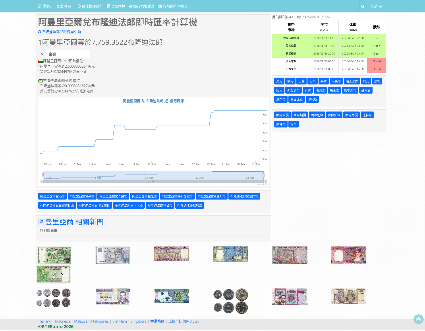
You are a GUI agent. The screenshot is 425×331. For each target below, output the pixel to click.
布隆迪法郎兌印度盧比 (94, 205)
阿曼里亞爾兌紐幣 (144, 196)
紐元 (279, 90)
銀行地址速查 (143, 6)
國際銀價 (351, 115)
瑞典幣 (320, 90)
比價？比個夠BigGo (183, 321)
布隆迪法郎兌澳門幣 (244, 196)
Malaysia (80, 321)
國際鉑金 (334, 115)
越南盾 (366, 90)
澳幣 (377, 81)
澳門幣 (281, 99)
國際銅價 (300, 115)
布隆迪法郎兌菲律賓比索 (57, 205)
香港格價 (157, 321)
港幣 (312, 81)
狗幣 (293, 124)
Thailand (44, 321)
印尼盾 (312, 99)
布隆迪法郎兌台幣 (160, 205)
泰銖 (308, 90)
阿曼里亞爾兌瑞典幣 (212, 196)
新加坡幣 (293, 90)
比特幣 (367, 115)
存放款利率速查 (175, 6)
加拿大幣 (350, 90)
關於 (375, 6)
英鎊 (324, 81)
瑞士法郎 (352, 81)
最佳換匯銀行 (92, 6)
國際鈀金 (317, 115)
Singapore (139, 321)
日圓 (301, 81)
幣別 (63, 6)
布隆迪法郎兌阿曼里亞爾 (61, 31)
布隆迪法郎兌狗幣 (189, 205)
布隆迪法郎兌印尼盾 (129, 205)
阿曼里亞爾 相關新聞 (71, 221)
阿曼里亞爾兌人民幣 (113, 196)
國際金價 (282, 115)
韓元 (366, 81)
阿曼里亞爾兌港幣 (52, 196)
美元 (279, 81)
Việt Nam (119, 321)
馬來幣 (334, 90)
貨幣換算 (117, 6)
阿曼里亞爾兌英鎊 (82, 196)
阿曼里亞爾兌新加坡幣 (177, 196)
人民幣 (336, 81)
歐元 (290, 81)
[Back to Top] (418, 319)
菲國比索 (296, 99)
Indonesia (62, 321)
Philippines (100, 321)
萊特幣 (281, 124)
